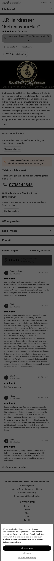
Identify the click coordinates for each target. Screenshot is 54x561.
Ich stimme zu (27, 548)
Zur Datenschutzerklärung (27, 558)
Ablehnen (27, 553)
